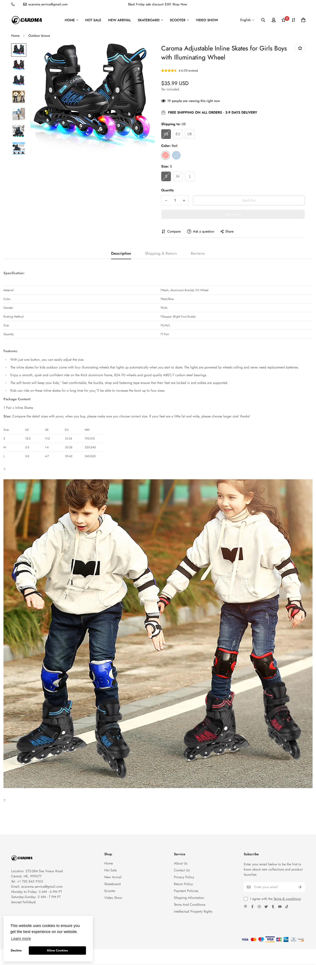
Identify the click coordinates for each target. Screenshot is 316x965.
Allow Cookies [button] (57, 950)
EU (178, 134)
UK (189, 134)
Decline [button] (16, 950)
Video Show (207, 20)
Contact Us (182, 870)
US (166, 134)
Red (165, 155)
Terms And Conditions (189, 904)
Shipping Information (189, 897)
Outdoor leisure (39, 35)
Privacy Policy (184, 877)
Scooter (178, 20)
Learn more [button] (21, 938)
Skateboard (149, 20)
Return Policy (183, 883)
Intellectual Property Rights (193, 911)
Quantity (167, 190)
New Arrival (119, 20)
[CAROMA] (26, 20)
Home (70, 20)
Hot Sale (93, 20)
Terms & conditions (287, 898)
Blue (176, 155)
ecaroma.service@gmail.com (42, 886)
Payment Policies (186, 890)
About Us (180, 863)
